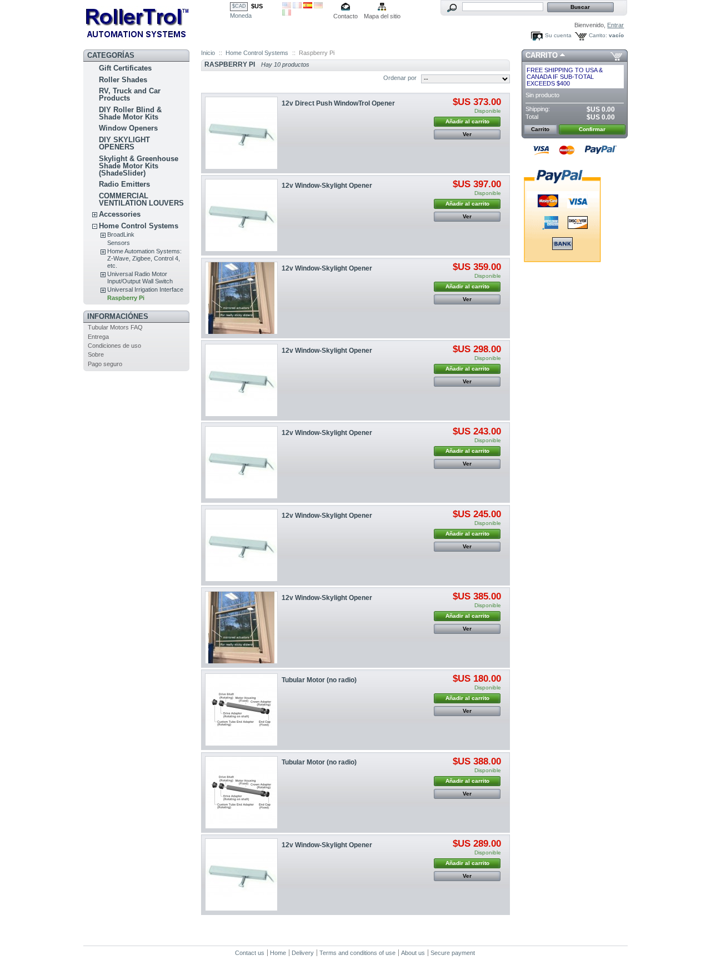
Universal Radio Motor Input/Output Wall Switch (140, 277)
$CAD (239, 6)
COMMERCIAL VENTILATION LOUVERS (141, 199)
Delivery (303, 952)
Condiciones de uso (114, 345)
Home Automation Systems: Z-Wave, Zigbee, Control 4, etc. (144, 258)
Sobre (96, 354)
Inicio (208, 52)
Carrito (541, 55)
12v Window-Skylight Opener (327, 185)
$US (257, 6)
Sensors (118, 242)
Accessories (120, 214)
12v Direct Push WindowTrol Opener (338, 103)
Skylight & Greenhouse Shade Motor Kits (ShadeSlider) (138, 165)
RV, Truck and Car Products (130, 94)
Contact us (249, 952)
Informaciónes (117, 316)
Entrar (615, 25)
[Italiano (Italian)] (286, 13)
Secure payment (452, 952)
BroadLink (120, 234)
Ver (467, 134)
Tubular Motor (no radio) (319, 680)
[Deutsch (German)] (318, 6)
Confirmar (592, 129)
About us (413, 952)
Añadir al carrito (467, 121)
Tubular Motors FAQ (115, 327)
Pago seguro (105, 364)
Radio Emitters (124, 184)
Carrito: (598, 35)
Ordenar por (400, 77)
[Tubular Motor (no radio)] (241, 709)
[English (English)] (286, 6)
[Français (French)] (297, 6)
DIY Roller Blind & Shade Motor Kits (130, 113)
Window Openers (128, 128)
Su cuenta (558, 35)
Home (278, 952)
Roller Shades (123, 80)
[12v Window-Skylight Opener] (241, 215)
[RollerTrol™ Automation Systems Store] (156, 22)
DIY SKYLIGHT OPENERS (124, 143)
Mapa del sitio (382, 16)
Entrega (98, 336)
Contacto (345, 16)
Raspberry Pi (125, 297)
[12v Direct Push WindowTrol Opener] (241, 133)
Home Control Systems (138, 226)
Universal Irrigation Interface (145, 289)
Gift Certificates (125, 68)
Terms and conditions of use (357, 952)
